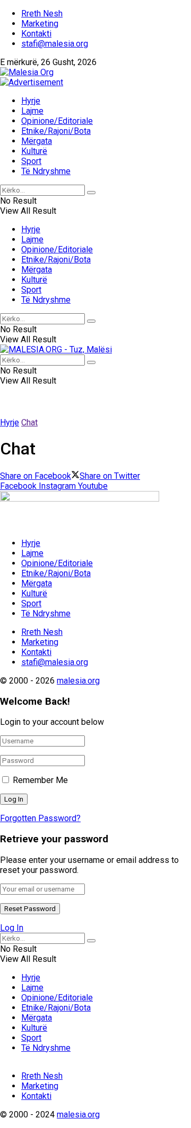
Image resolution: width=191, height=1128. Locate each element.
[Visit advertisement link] (31, 82)
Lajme (32, 111)
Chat (29, 422)
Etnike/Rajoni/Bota (56, 131)
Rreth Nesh (42, 13)
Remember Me (40, 780)
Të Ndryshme (46, 171)
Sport (31, 161)
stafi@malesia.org (54, 44)
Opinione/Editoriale (57, 121)
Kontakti (36, 34)
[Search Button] (91, 192)
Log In (11, 928)
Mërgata (36, 141)
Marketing (39, 24)
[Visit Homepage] (27, 72)
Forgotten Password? (40, 818)
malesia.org (78, 681)
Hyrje (30, 101)
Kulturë (34, 151)
